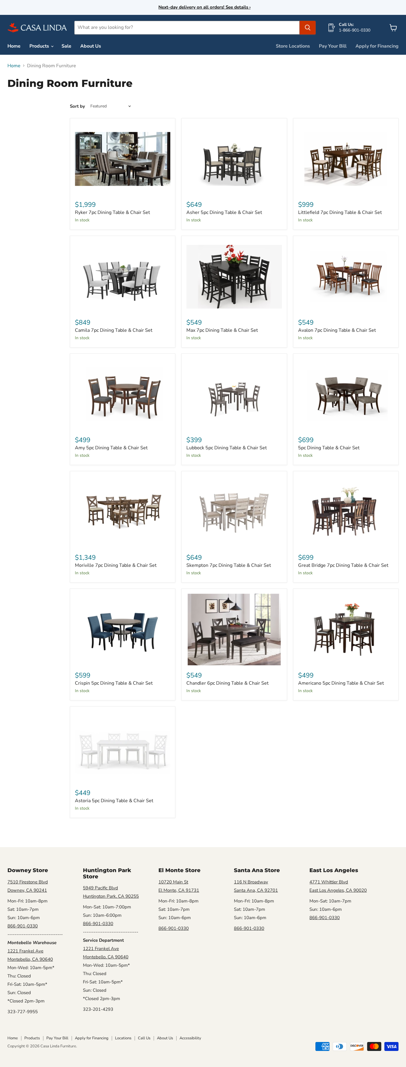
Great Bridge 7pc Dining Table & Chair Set (343, 565)
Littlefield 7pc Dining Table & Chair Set (340, 212)
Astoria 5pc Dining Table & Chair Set (114, 800)
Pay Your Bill (333, 46)
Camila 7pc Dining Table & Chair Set (113, 330)
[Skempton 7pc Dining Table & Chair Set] (234, 512)
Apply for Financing (377, 46)
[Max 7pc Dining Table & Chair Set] (234, 276)
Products (39, 46)
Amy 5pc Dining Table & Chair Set (111, 448)
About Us (90, 46)
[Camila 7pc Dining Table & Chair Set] (122, 276)
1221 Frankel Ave (25, 951)
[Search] (308, 28)
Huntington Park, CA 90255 (111, 896)
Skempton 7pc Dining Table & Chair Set (228, 565)
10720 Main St (173, 882)
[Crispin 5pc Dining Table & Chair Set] (122, 629)
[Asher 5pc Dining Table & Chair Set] (234, 159)
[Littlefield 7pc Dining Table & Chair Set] (346, 159)
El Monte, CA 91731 (178, 890)
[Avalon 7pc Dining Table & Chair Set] (346, 276)
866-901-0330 (22, 926)
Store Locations (293, 46)
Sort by (77, 106)
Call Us (144, 1038)
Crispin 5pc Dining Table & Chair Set (114, 683)
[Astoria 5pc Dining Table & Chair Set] (122, 747)
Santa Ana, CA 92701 (256, 890)
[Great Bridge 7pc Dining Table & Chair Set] (346, 512)
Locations (123, 1038)
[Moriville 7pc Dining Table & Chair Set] (122, 512)
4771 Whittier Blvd (328, 882)
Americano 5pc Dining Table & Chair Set (341, 683)
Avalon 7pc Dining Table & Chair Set (337, 330)
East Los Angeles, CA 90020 (338, 890)
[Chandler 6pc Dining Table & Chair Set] (234, 629)
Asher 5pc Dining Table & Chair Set (224, 212)
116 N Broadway (251, 882)
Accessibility (190, 1038)
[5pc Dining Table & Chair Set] (346, 394)
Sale (66, 46)
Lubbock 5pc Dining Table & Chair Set (226, 448)
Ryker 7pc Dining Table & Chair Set (112, 212)
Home (14, 46)
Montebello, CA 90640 (30, 959)
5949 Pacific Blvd (100, 888)
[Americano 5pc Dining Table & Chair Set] (346, 629)
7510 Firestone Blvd (27, 882)
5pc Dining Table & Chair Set (329, 448)
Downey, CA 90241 (27, 890)
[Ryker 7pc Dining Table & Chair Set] (122, 159)
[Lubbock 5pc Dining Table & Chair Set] (234, 394)
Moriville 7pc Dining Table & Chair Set (116, 565)
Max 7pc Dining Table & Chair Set (222, 330)
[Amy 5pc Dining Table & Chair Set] (122, 394)
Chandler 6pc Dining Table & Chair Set (227, 683)
